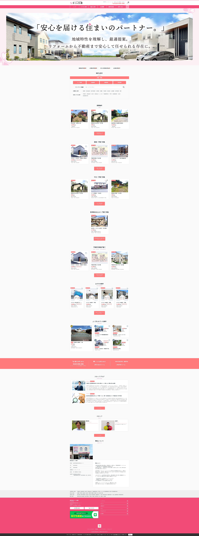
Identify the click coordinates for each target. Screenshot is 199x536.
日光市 (110, 491)
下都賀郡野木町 (94, 491)
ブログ (102, 508)
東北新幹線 (93, 494)
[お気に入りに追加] (86, 111)
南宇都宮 (96, 496)
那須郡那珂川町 (85, 95)
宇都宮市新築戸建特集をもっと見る (99, 275)
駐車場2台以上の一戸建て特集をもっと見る (99, 239)
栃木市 (86, 491)
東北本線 (78, 494)
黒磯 (78, 496)
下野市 (99, 491)
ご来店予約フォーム (120, 364)
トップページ (103, 500)
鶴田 (80, 496)
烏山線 (90, 494)
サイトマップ (110, 529)
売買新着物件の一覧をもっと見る (99, 133)
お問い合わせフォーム (99, 364)
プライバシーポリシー (103, 529)
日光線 (87, 494)
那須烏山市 (90, 491)
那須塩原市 (82, 491)
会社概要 (102, 6)
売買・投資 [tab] (99, 77)
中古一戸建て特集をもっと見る (99, 203)
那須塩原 (82, 496)
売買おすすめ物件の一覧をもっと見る (99, 313)
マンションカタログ (91, 529)
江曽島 (90, 496)
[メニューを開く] (127, 7)
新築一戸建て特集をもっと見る (99, 168)
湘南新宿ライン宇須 (99, 494)
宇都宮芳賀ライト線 (110, 494)
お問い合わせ (120, 6)
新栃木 (102, 496)
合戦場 (105, 496)
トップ (74, 6)
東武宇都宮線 (83, 494)
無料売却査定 (111, 6)
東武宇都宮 (87, 496)
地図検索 (106, 82)
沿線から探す (93, 6)
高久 (99, 496)
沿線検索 (93, 82)
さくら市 (102, 491)
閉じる (130, 534)
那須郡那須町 (106, 491)
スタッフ (102, 503)
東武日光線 (105, 494)
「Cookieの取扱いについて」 (117, 534)
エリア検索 (79, 82)
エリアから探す (84, 6)
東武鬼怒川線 (121, 494)
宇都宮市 (78, 491)
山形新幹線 (116, 494)
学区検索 (119, 82)
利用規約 (96, 529)
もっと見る (99, 408)
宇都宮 (93, 496)
